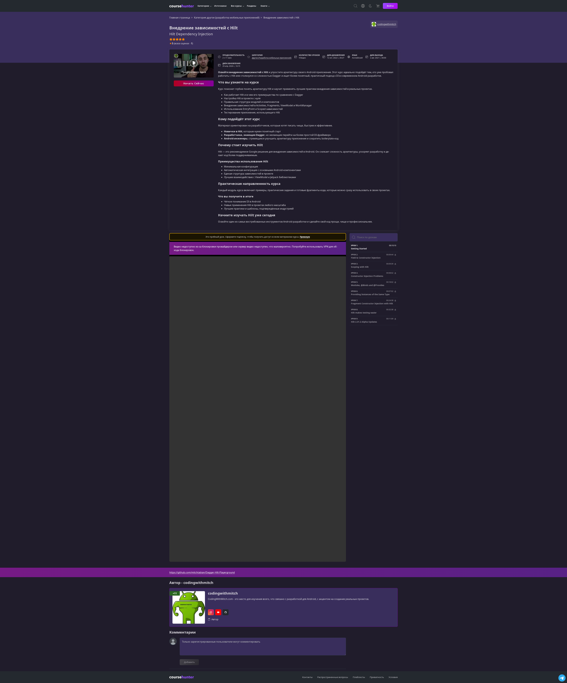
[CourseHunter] (181, 6)
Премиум (305, 236)
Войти (390, 5)
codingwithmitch (223, 593)
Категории (203, 5)
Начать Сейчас (193, 83)
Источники (220, 5)
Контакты (307, 677)
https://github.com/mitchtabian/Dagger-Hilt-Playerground (202, 572)
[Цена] (378, 6)
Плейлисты (359, 677)
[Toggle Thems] (370, 6)
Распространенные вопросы (332, 677)
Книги (264, 5)
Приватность (377, 677)
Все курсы (236, 5)
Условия (393, 677)
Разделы (251, 5)
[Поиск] (356, 6)
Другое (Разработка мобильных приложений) (271, 58)
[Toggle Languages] (363, 6)
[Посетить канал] (562, 678)
